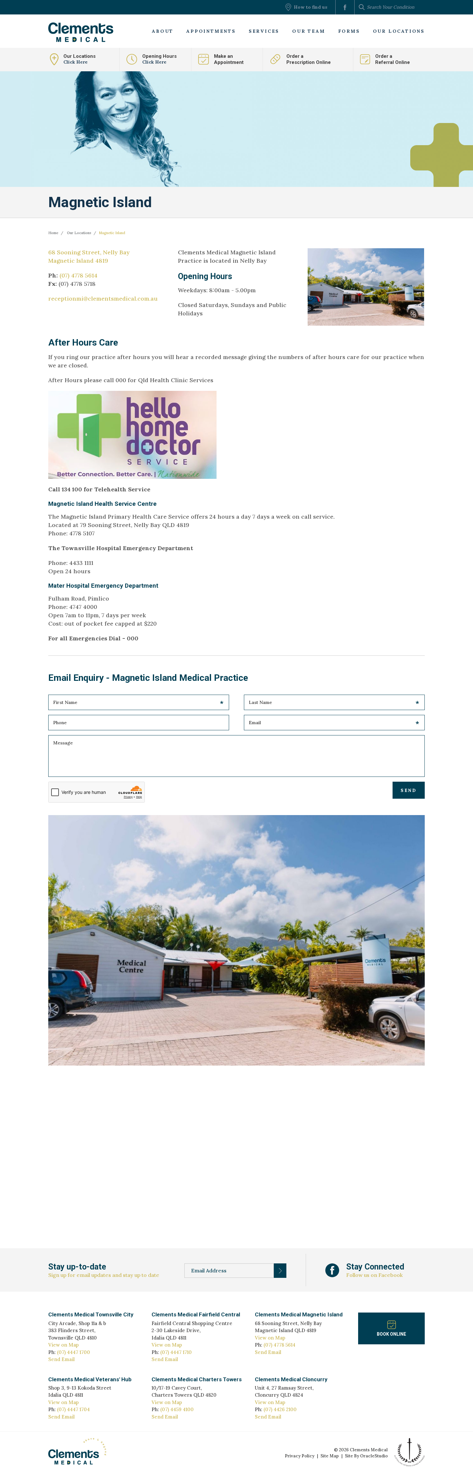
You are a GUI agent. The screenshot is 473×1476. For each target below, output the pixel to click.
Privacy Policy (299, 1456)
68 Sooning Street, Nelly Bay (89, 252)
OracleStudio (374, 1456)
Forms (349, 31)
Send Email (61, 1359)
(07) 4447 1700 (73, 1352)
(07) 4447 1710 (176, 1352)
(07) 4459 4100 (177, 1409)
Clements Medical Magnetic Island (299, 1314)
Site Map (329, 1456)
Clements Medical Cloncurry (291, 1379)
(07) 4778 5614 (78, 275)
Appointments (211, 31)
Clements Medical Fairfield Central (196, 1314)
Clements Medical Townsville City (91, 1314)
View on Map (63, 1345)
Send (409, 790)
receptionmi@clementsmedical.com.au (103, 298)
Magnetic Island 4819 (78, 260)
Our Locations (399, 31)
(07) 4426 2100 (280, 1409)
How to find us (310, 7)
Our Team (308, 31)
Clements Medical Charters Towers (197, 1379)
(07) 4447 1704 (73, 1409)
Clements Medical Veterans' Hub (90, 1379)
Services (264, 31)
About (162, 31)
